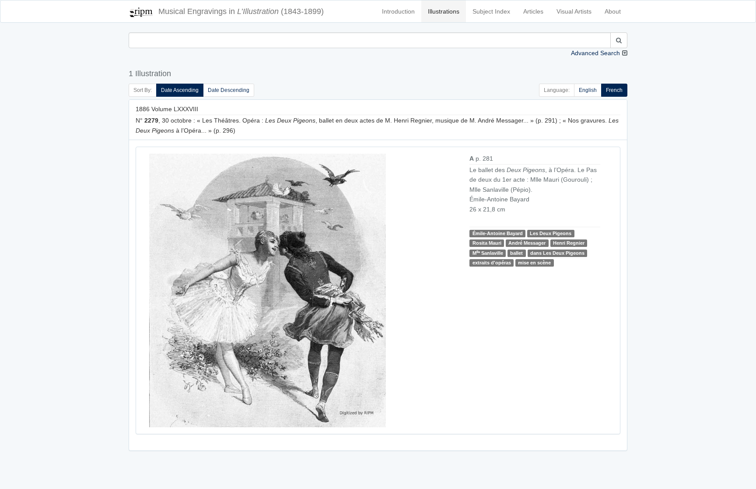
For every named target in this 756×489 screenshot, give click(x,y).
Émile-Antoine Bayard (497, 233)
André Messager (527, 243)
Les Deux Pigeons (550, 233)
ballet (516, 253)
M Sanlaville (487, 253)
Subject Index (491, 11)
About (613, 11)
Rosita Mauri (486, 243)
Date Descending (228, 90)
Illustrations (443, 11)
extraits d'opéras (491, 262)
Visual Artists (574, 11)
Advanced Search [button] (595, 52)
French (614, 90)
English (588, 90)
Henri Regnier (568, 243)
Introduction (398, 11)
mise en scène (534, 262)
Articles (533, 11)
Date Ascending (180, 90)
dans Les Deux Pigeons (557, 253)
